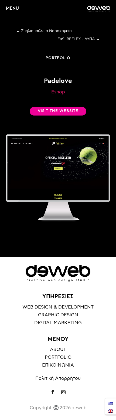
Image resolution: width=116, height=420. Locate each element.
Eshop (58, 92)
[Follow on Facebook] (52, 392)
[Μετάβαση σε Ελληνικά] (110, 403)
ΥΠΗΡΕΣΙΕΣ (58, 296)
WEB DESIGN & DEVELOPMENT (58, 307)
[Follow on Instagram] (63, 392)
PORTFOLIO (58, 58)
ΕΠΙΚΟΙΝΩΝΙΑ (58, 365)
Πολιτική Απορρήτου (58, 378)
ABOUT (58, 349)
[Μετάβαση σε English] (110, 410)
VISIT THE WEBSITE (58, 111)
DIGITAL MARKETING (58, 322)
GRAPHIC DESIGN (58, 315)
